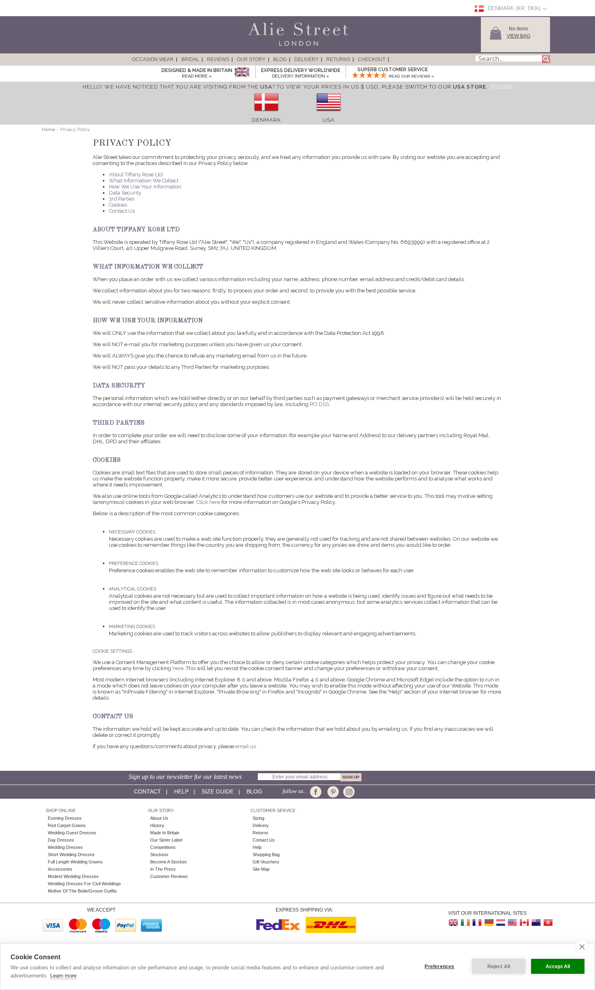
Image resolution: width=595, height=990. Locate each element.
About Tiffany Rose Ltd (136, 174)
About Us (159, 818)
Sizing (258, 818)
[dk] (266, 114)
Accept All (558, 966)
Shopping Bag (266, 854)
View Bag (518, 36)
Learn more (63, 976)
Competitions (163, 847)
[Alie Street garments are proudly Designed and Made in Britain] (242, 72)
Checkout (371, 59)
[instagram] (347, 792)
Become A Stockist (168, 861)
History (157, 825)
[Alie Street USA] (512, 922)
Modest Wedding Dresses (73, 876)
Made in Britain (164, 832)
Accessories (60, 869)
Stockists (159, 854)
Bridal (190, 59)
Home (48, 129)
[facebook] (317, 792)
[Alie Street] (261, 46)
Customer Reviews (169, 876)
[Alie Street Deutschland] (489, 922)
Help (181, 791)
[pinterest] (332, 792)
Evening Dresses (65, 818)
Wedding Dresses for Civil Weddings (84, 883)
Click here (208, 502)
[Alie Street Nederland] (500, 922)
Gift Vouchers (266, 861)
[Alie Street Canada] (524, 922)
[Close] (502, 87)
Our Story (251, 59)
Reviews (218, 59)
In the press (163, 869)
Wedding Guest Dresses (72, 832)
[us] (329, 114)
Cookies (118, 205)
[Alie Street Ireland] (465, 922)
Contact (147, 791)
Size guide (218, 791)
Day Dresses (61, 840)
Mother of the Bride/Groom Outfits (82, 890)
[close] (582, 946)
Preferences (439, 966)
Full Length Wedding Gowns (75, 861)
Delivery (306, 59)
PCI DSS (319, 404)
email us (245, 746)
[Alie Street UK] (453, 922)
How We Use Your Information (145, 187)
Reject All (498, 966)
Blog (280, 59)
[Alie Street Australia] (536, 922)
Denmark (266, 120)
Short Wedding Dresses (71, 854)
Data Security (125, 193)
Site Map (261, 869)
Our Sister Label (166, 840)
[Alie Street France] (477, 922)
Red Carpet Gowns (67, 825)
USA (329, 120)
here (177, 668)
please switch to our (434, 87)
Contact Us (122, 211)
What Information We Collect (143, 181)
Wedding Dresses (65, 847)
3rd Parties (121, 199)
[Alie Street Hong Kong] (547, 922)
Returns (338, 59)
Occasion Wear (153, 59)
